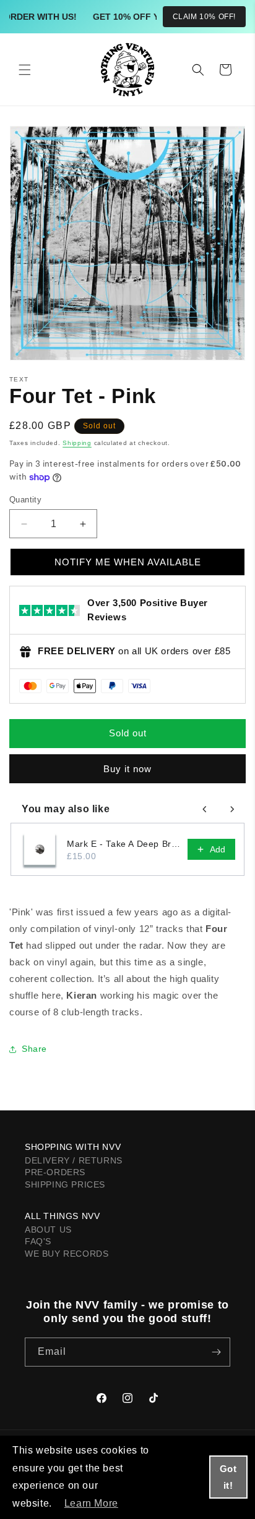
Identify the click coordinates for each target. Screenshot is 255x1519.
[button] (24, 69)
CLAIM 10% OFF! (204, 16)
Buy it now (127, 769)
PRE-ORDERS (55, 1172)
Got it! (228, 1477)
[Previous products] (204, 809)
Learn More (91, 1503)
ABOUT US (48, 1229)
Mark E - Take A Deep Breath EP (123, 844)
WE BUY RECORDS (66, 1254)
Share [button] (34, 1049)
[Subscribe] (216, 1352)
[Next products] (232, 809)
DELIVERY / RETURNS (74, 1160)
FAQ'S (38, 1241)
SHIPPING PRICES (65, 1184)
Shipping (77, 442)
